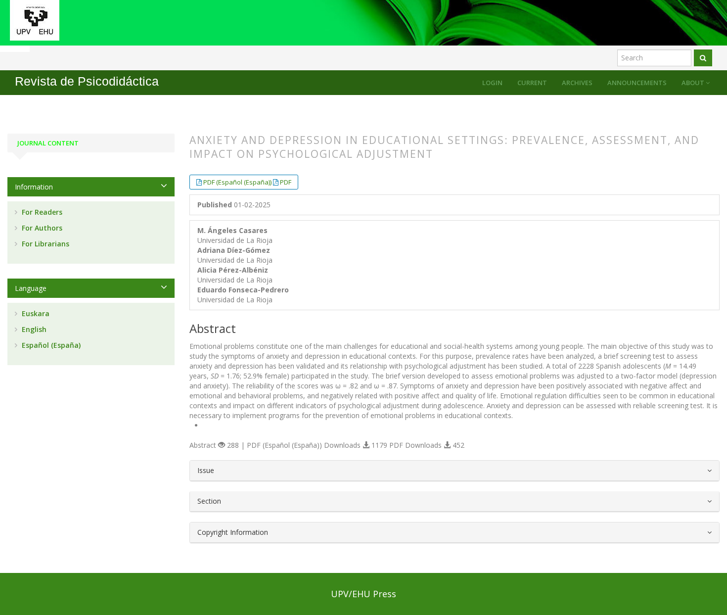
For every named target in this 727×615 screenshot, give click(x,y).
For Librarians (44, 243)
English (33, 329)
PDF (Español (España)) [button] (238, 182)
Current (532, 82)
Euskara (34, 313)
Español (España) (50, 345)
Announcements (637, 82)
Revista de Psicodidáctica (87, 81)
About (694, 82)
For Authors (41, 228)
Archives (577, 82)
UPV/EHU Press (363, 594)
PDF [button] (285, 182)
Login (492, 82)
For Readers (41, 212)
